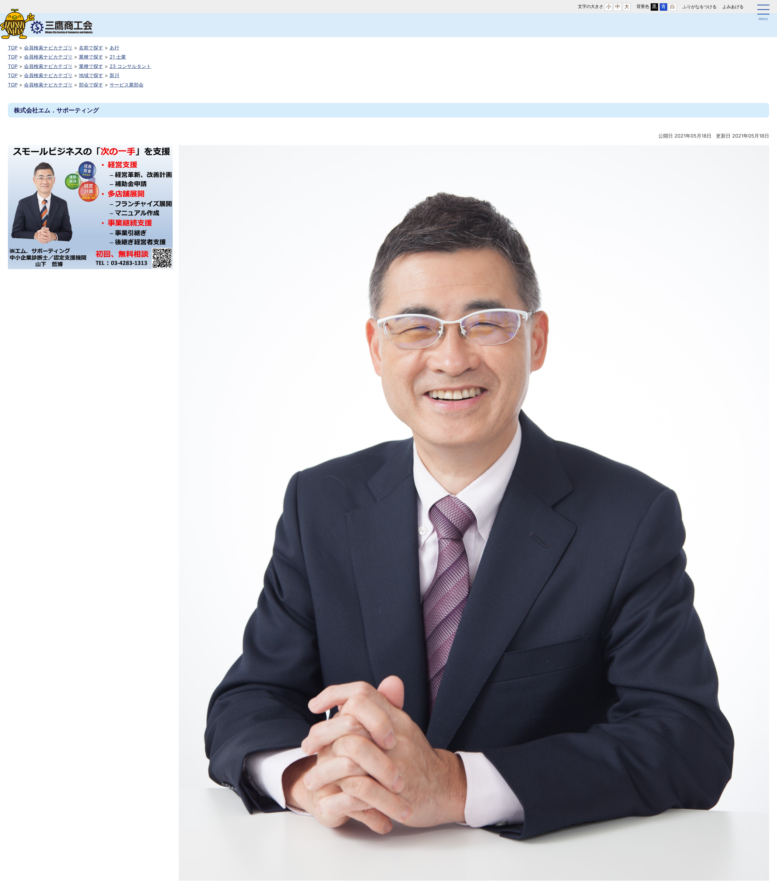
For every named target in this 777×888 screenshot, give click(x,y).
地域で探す (91, 75)
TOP (13, 48)
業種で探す (91, 57)
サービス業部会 (127, 85)
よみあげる (733, 6)
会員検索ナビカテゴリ (48, 48)
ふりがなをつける (700, 6)
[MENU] (763, 11)
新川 (114, 75)
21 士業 (118, 57)
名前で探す (91, 48)
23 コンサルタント (130, 66)
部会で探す (91, 85)
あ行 (114, 48)
